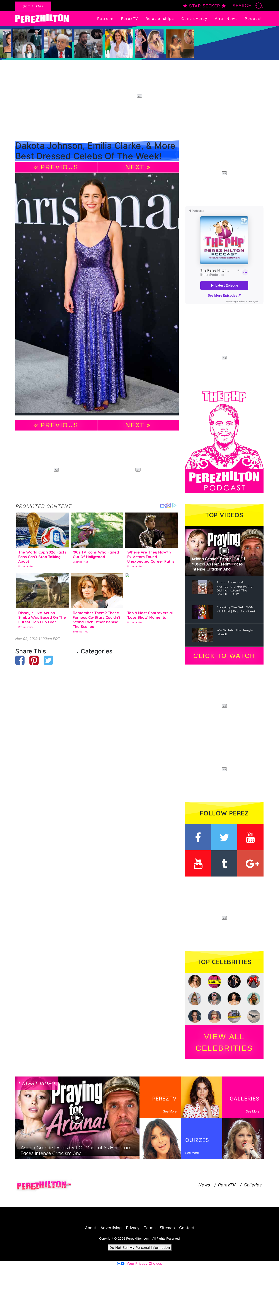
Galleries (253, 1185)
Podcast (253, 18)
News (204, 1185)
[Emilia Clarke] (97, 294)
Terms (149, 1227)
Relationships (160, 18)
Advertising (111, 1227)
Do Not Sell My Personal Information (139, 1247)
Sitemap (167, 1227)
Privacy (133, 1227)
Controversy (194, 18)
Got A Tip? (33, 6)
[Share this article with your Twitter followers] (48, 660)
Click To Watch (224, 655)
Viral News (226, 18)
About (90, 1227)
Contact (186, 1227)
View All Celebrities (224, 1042)
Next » (138, 167)
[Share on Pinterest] (34, 660)
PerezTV (129, 18)
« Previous (56, 167)
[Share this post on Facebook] (20, 660)
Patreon (105, 18)
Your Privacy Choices (144, 1263)
